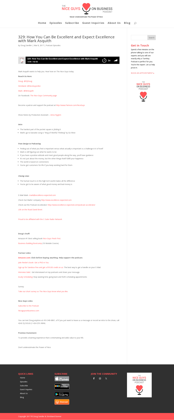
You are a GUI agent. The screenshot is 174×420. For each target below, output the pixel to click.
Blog (127, 23)
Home (42, 23)
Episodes (56, 23)
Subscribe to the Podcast (28, 306)
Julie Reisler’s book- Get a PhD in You (33, 262)
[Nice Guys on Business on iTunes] (62, 380)
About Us (114, 23)
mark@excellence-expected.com (42, 195)
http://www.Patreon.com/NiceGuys (70, 105)
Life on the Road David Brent (30, 209)
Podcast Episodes (53, 45)
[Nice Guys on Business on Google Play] (62, 396)
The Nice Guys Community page (43, 95)
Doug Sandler (26, 45)
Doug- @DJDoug (25, 81)
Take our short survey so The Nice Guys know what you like (43, 291)
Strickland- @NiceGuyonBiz (29, 86)
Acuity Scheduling (25, 277)
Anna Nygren (55, 115)
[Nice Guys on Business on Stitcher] (62, 389)
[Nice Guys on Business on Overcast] (62, 404)
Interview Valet (24, 272)
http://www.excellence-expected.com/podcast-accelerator (71, 205)
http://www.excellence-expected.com (56, 200)
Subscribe (72, 23)
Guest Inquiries (93, 23)
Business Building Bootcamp (30, 243)
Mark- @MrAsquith (26, 91)
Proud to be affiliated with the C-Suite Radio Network (40, 219)
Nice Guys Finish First (52, 238)
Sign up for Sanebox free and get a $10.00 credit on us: (40, 267)
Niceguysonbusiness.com (28, 310)
